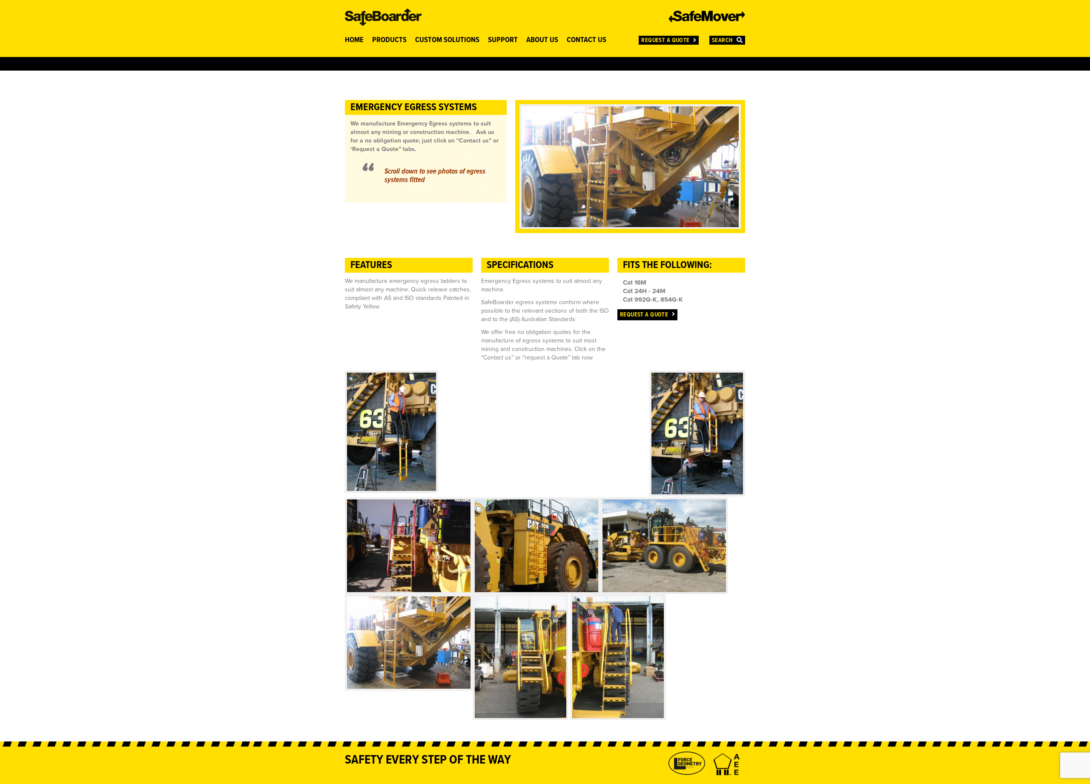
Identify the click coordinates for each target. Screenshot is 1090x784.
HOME (354, 40)
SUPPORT (503, 40)
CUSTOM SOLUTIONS (447, 40)
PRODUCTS (389, 40)
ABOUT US (542, 40)
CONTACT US (586, 40)
